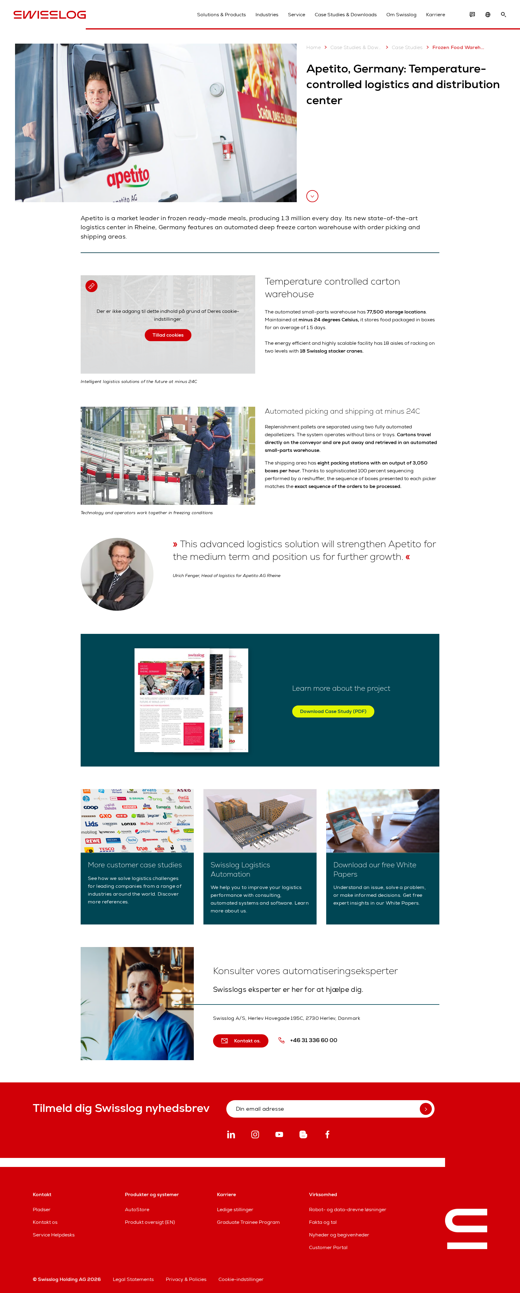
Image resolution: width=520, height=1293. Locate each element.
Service (296, 14)
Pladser (42, 1209)
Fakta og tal (323, 1222)
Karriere (435, 14)
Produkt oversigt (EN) (150, 1222)
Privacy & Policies (186, 1279)
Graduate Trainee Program (248, 1222)
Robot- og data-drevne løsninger (347, 1209)
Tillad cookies (168, 335)
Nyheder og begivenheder (339, 1235)
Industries (266, 14)
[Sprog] (488, 14)
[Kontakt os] (472, 14)
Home (313, 47)
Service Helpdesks (54, 1235)
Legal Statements (133, 1279)
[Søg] (503, 14)
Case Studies (407, 47)
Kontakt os (45, 1222)
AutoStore (137, 1209)
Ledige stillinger (235, 1209)
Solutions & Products (221, 14)
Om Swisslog (401, 14)
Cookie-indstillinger (241, 1279)
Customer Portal (328, 1247)
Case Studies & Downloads (346, 14)
